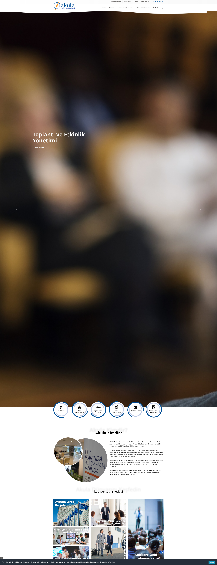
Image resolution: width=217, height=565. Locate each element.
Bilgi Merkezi (156, 7)
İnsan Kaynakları (145, 1)
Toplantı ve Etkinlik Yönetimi (142, 7)
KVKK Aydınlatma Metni (116, 1)
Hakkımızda (103, 7)
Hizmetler (111, 7)
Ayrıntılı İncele (39, 146)
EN (162, 8)
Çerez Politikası (127, 1)
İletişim (136, 1)
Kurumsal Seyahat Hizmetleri (125, 7)
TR (162, 6)
